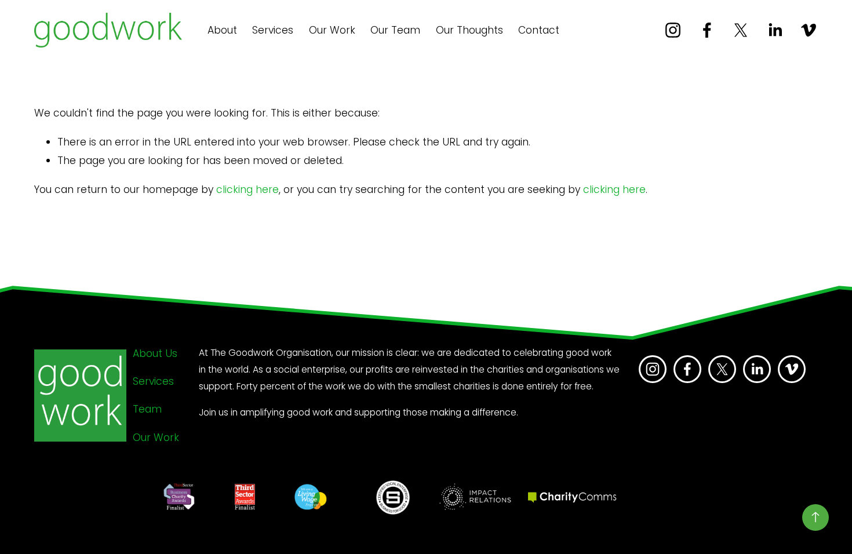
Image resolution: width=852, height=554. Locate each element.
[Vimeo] (808, 30)
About (222, 30)
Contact (538, 30)
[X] (740, 30)
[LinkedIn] (775, 30)
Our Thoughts (469, 30)
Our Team (395, 30)
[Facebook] (707, 30)
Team (147, 409)
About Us (155, 353)
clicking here (247, 189)
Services (272, 30)
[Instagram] (673, 30)
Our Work (332, 30)
